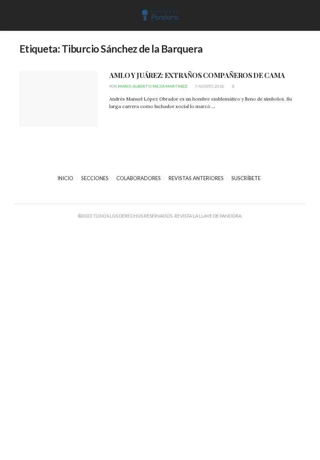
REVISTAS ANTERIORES (196, 178)
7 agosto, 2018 (209, 86)
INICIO (65, 178)
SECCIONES (94, 178)
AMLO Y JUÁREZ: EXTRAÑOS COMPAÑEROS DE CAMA (197, 75)
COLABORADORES (138, 178)
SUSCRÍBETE (246, 178)
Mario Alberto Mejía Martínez (152, 86)
